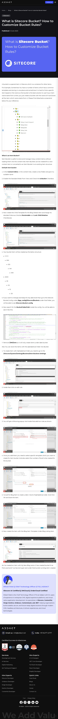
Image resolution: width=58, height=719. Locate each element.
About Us (32, 685)
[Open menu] (55, 2)
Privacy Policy (31, 698)
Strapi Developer (7, 685)
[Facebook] (21, 702)
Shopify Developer (35, 671)
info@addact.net (19, 633)
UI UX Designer (34, 658)
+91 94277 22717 (46, 633)
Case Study (32, 678)
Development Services (9, 658)
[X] (29, 702)
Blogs (9, 10)
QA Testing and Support (9, 668)
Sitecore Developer (8, 678)
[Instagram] (25, 702)
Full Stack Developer (35, 664)
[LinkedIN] (32, 702)
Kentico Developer (7, 688)
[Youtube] (36, 702)
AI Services (5, 661)
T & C (24, 698)
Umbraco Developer (8, 681)
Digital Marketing (7, 664)
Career (31, 688)
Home (3, 10)
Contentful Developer (8, 691)
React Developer (34, 668)
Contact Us (49, 2)
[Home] (7, 2)
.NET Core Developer (35, 661)
